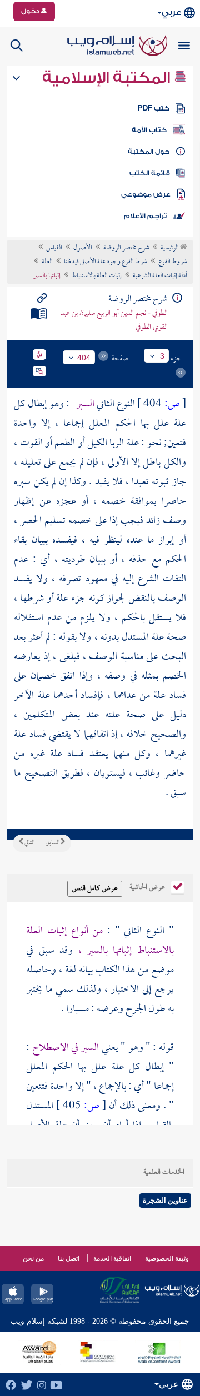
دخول (31, 11)
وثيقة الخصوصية (167, 1258)
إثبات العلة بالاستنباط (97, 276)
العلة (47, 262)
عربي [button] (171, 12)
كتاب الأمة (149, 130)
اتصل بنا (68, 1258)
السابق (53, 843)
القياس (54, 248)
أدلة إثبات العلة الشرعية (160, 276)
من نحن (33, 1258)
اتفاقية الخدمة (112, 1258)
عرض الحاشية (148, 886)
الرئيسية (170, 248)
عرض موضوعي (146, 194)
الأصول (82, 248)
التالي (28, 843)
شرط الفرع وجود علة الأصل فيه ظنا (105, 262)
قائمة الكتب (149, 173)
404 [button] (84, 357)
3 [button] (162, 355)
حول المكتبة (148, 151)
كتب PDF (153, 108)
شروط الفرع (172, 262)
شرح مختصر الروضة (126, 248)
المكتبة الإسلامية (108, 78)
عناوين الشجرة (165, 1200)
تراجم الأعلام (145, 216)
